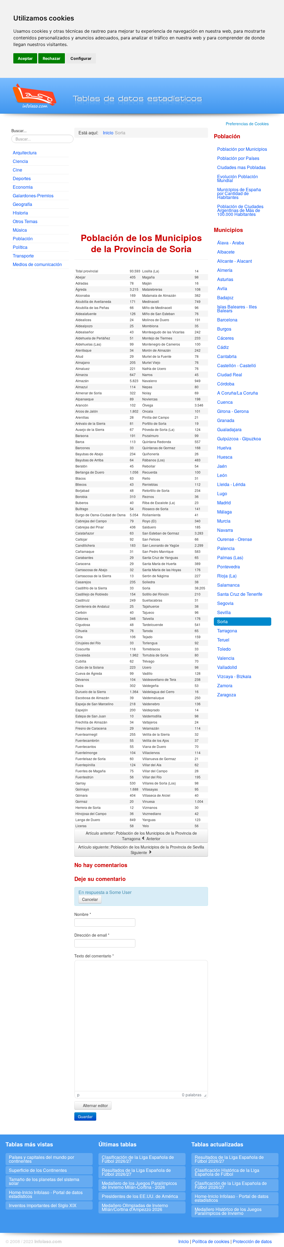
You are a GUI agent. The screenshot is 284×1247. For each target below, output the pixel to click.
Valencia (225, 658)
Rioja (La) (227, 576)
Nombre (82, 914)
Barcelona (227, 319)
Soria (222, 621)
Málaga (224, 511)
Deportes (22, 178)
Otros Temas (25, 221)
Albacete (226, 252)
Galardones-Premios (33, 195)
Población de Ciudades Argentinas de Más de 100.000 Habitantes (240, 210)
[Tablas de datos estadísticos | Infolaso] (34, 95)
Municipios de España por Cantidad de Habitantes (239, 193)
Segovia (225, 603)
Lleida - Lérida (231, 484)
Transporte (23, 255)
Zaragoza (226, 694)
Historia (20, 212)
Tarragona (227, 630)
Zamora (224, 685)
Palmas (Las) (230, 557)
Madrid (224, 502)
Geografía (22, 204)
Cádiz (223, 347)
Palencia (226, 548)
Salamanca (228, 585)
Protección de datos (252, 1241)
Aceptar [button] (25, 58)
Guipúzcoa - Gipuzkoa (239, 438)
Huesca (224, 457)
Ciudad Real (229, 374)
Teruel (223, 640)
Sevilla (224, 612)
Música (20, 230)
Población (23, 238)
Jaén (222, 466)
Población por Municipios (242, 149)
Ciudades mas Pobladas (241, 167)
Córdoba (225, 383)
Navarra (225, 530)
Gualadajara (229, 429)
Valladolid (227, 667)
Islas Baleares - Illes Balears (237, 308)
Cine (17, 170)
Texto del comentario (94, 956)
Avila (222, 288)
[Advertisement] (40, 357)
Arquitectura (25, 152)
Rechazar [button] (51, 58)
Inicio (183, 1241)
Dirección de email (91, 935)
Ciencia (20, 161)
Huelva (224, 447)
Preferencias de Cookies (247, 123)
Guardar (85, 1116)
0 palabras (191, 1094)
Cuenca (225, 402)
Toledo (224, 649)
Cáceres (225, 338)
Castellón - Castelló (236, 365)
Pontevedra (228, 566)
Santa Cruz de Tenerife (239, 594)
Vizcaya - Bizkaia (234, 676)
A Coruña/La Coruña (237, 393)
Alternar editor (95, 1105)
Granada (225, 420)
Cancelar (90, 899)
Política (20, 247)
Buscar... (19, 130)
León (222, 475)
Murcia (223, 521)
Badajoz (225, 297)
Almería (224, 270)
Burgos (224, 329)
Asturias (225, 279)
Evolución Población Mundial (237, 178)
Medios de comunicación (37, 264)
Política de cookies (210, 1241)
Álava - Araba (230, 242)
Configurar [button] (81, 58)
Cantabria (227, 356)
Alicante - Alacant (234, 261)
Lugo (222, 493)
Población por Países (238, 158)
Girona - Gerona (233, 411)
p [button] (78, 1094)
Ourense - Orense (234, 539)
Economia (23, 187)
